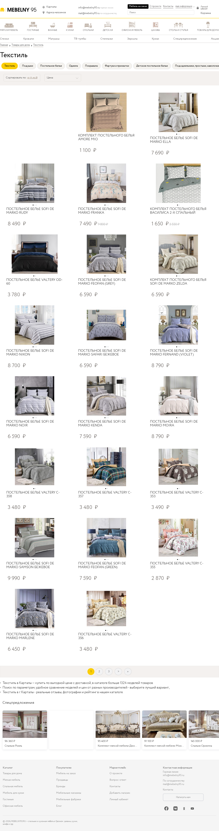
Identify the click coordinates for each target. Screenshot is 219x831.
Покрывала (91, 66)
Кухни (155, 38)
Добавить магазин (120, 793)
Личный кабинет (119, 799)
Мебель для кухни (13, 793)
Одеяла (73, 66)
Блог (59, 806)
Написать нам (183, 797)
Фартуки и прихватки (117, 66)
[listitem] (25, 729)
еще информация (184, 6)
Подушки (27, 66)
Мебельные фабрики (68, 799)
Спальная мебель (13, 786)
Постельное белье (51, 66)
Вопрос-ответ (118, 780)
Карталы (51, 7)
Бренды (60, 786)
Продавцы (62, 780)
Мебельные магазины (68, 793)
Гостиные (8, 799)
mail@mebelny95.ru (89, 13)
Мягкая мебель (11, 780)
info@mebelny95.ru (89, 7)
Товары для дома (12, 773)
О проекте (155, 6)
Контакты (168, 6)
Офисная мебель (13, 806)
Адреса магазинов (56, 12)
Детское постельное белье (152, 66)
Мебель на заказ (138, 6)
